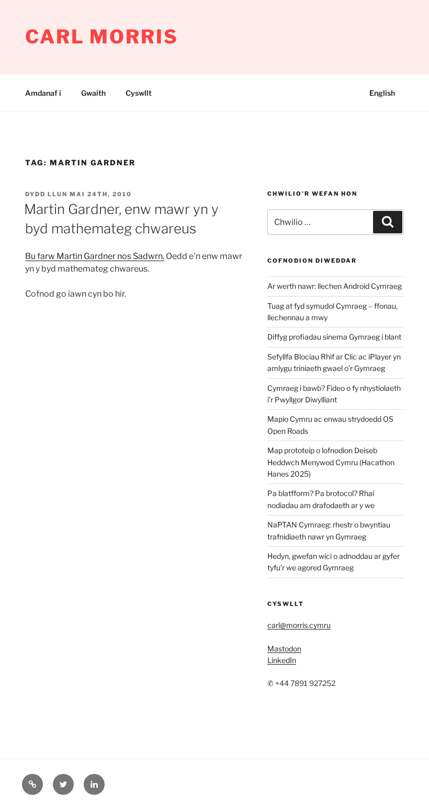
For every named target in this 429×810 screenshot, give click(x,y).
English (382, 92)
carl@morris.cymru (299, 625)
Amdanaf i (43, 92)
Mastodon (284, 648)
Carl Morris (101, 36)
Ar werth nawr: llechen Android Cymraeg (334, 286)
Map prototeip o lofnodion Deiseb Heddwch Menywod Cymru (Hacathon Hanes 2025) (330, 462)
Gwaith (93, 92)
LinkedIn (281, 660)
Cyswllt (139, 92)
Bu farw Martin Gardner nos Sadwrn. (94, 256)
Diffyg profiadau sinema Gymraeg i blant (334, 336)
